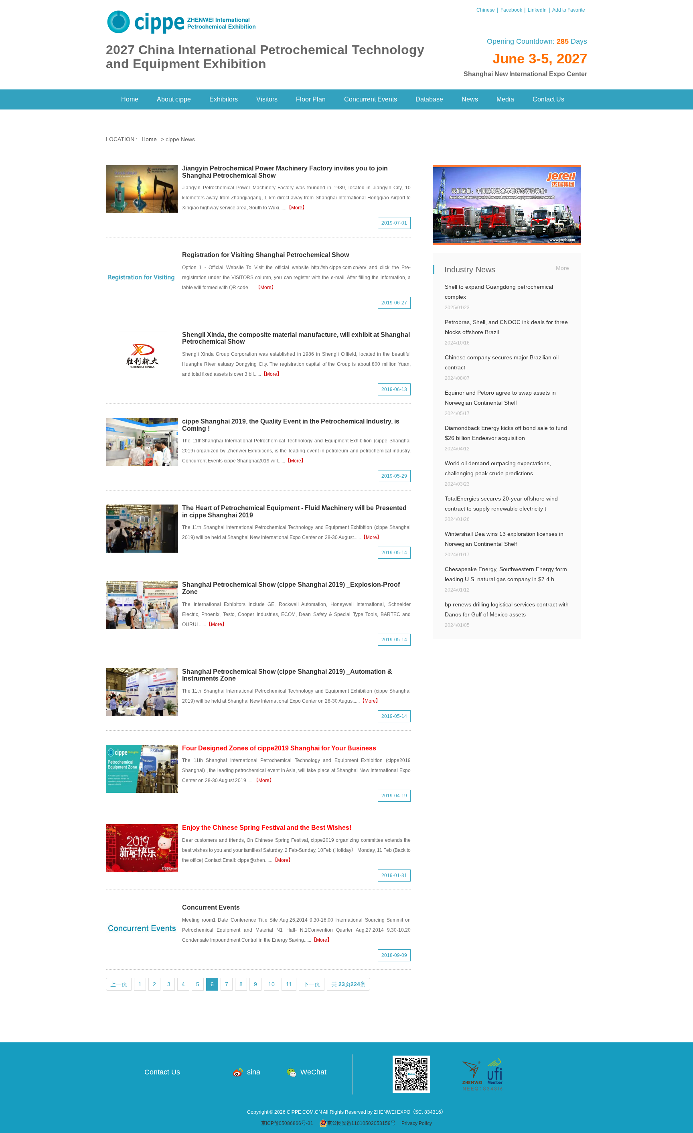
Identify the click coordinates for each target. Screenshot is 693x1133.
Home (129, 99)
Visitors (267, 99)
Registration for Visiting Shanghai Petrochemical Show (265, 254)
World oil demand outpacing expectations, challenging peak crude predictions (498, 468)
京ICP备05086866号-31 (287, 1123)
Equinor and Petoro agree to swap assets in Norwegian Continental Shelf (500, 397)
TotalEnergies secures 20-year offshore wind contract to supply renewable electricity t (501, 503)
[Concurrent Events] (142, 928)
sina (253, 1072)
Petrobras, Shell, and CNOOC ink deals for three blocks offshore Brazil (506, 327)
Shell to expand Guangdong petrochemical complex (499, 292)
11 (289, 984)
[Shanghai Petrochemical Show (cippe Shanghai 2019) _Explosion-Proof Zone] (142, 605)
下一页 (311, 984)
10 (271, 984)
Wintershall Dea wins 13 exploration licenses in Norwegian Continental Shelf (504, 539)
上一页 (118, 984)
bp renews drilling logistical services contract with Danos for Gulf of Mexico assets (507, 609)
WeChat (313, 1072)
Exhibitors (223, 99)
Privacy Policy (416, 1123)
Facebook (511, 10)
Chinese (485, 10)
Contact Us (548, 99)
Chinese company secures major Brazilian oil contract (502, 362)
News (470, 99)
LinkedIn (537, 10)
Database (429, 99)
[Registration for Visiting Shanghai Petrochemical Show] (142, 275)
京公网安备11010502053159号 (361, 1123)
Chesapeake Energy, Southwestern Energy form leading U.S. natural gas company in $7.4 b (506, 574)
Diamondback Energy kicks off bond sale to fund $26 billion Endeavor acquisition (506, 433)
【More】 (296, 208)
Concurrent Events (370, 99)
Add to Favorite (568, 10)
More (562, 268)
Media (505, 99)
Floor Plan (311, 99)
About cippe (174, 99)
